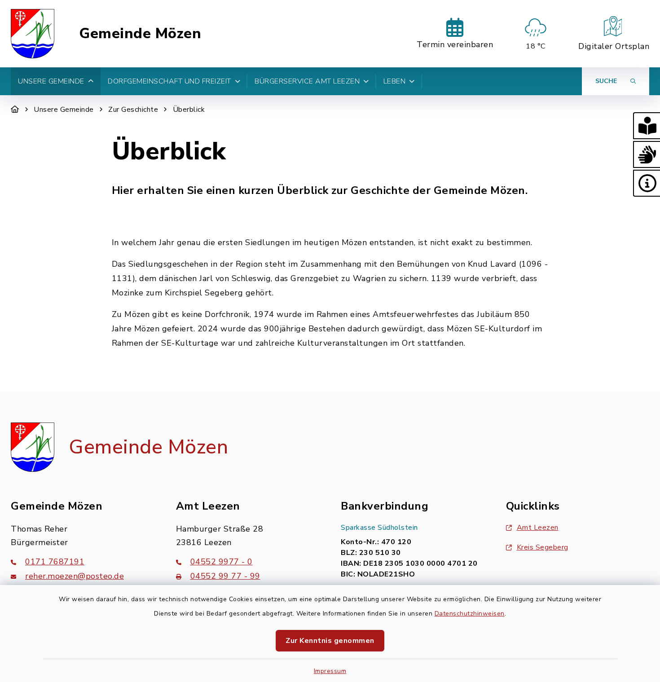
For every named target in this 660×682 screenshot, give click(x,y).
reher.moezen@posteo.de (74, 576)
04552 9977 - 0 (221, 561)
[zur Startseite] (32, 33)
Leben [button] (394, 81)
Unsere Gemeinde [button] (51, 81)
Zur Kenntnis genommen (330, 641)
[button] (646, 125)
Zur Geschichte (133, 109)
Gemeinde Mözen (140, 33)
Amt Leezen (538, 527)
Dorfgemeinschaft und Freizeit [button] (169, 81)
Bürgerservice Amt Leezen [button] (307, 81)
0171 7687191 (54, 561)
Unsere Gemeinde (64, 109)
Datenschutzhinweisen (470, 613)
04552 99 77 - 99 (225, 576)
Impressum (330, 671)
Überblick (189, 109)
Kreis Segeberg (542, 547)
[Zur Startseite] (15, 109)
